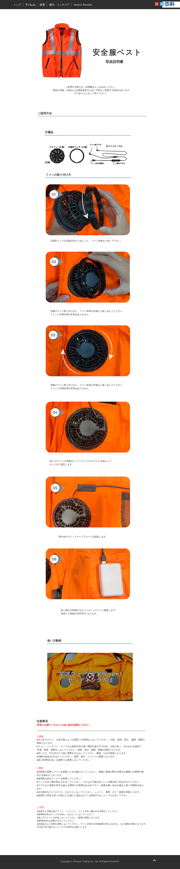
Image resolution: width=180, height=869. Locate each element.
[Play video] (90, 677)
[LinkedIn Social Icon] (167, 4)
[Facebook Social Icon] (172, 4)
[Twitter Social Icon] (162, 4)
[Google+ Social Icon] (157, 4)
